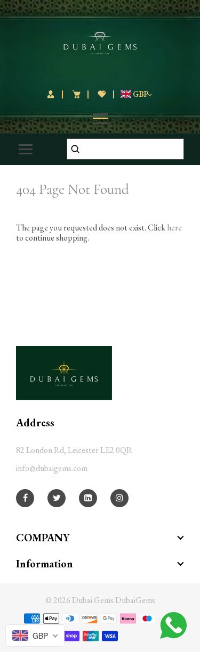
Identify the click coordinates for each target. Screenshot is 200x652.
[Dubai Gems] (100, 39)
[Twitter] (57, 498)
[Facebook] (25, 498)
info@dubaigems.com (51, 468)
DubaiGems (135, 600)
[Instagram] (119, 498)
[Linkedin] (88, 498)
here (174, 227)
